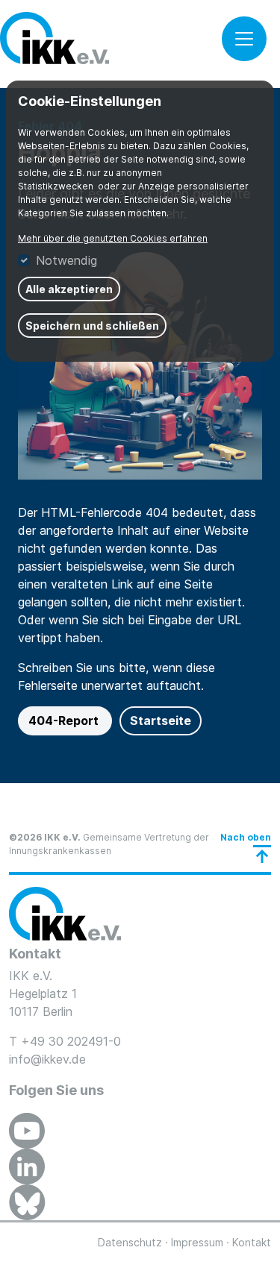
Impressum (197, 1242)
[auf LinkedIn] (27, 1166)
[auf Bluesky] (27, 1202)
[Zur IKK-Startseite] (65, 914)
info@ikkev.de (47, 1059)
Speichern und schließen (92, 325)
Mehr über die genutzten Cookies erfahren (113, 238)
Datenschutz (130, 1242)
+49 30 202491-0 (71, 1041)
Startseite (160, 720)
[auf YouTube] (27, 1131)
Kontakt (251, 1242)
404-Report (65, 720)
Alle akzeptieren (69, 289)
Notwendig (66, 260)
